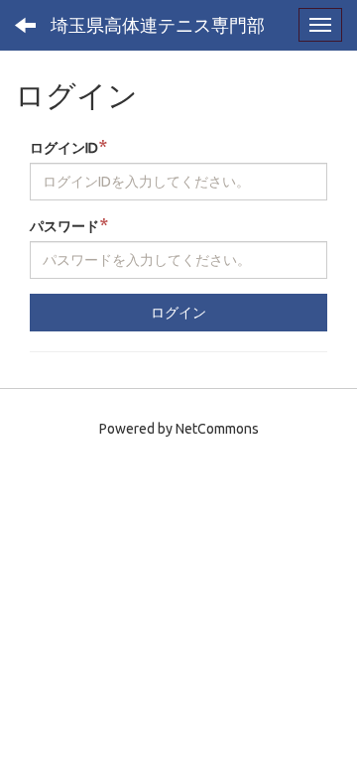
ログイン (178, 313)
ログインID (68, 146)
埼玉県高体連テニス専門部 (158, 25)
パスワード (69, 224)
